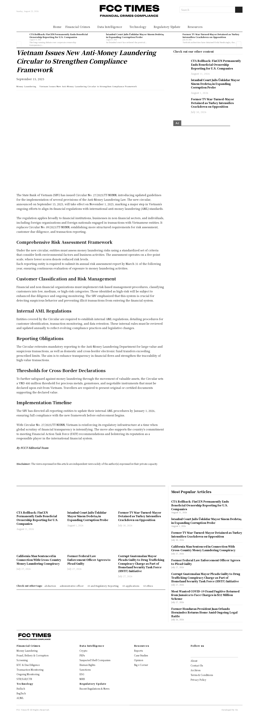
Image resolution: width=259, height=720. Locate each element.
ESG (81, 674)
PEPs (82, 655)
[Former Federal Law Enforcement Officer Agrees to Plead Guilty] (90, 543)
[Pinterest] (55, 97)
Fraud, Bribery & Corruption (32, 655)
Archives (195, 670)
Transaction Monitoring (29, 669)
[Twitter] (38, 97)
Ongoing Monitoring (27, 674)
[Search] (239, 10)
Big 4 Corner (141, 664)
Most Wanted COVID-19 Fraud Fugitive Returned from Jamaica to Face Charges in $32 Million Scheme (205, 595)
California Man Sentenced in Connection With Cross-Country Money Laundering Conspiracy (38, 559)
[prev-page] (18, 44)
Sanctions (85, 669)
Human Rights (87, 664)
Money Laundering (26, 86)
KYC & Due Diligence (28, 664)
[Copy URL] (64, 97)
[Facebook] (46, 97)
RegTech (21, 693)
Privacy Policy (198, 679)
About (194, 660)
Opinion (138, 660)
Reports (138, 650)
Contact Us (197, 665)
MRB (82, 679)
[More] (73, 97)
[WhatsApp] (20, 97)
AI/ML (20, 697)
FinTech (20, 688)
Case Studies (141, 655)
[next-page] (238, 44)
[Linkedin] (29, 97)
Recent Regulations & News (94, 688)
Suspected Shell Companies (94, 660)
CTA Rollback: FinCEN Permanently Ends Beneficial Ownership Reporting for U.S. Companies (58, 36)
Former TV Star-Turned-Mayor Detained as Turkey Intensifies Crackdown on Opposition (211, 36)
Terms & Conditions (202, 675)
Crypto (83, 650)
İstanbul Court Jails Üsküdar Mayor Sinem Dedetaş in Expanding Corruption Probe (135, 36)
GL (236, 709)
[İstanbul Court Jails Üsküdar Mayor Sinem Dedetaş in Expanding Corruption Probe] (98, 38)
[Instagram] (198, 652)
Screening (22, 660)
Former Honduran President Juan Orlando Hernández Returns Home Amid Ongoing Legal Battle (204, 612)
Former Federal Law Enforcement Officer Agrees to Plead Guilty (89, 559)
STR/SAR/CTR (24, 679)
